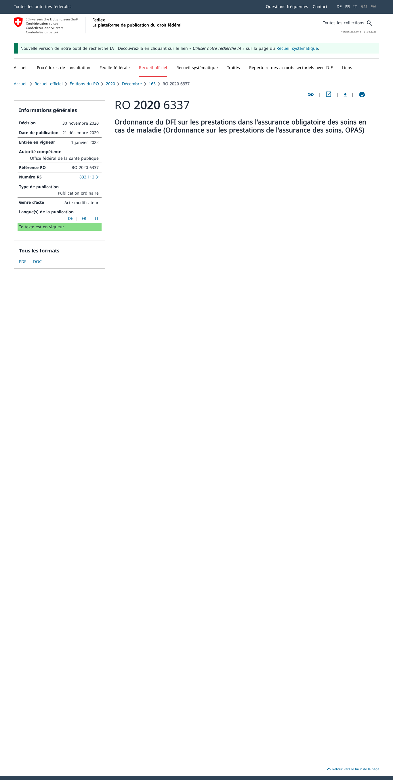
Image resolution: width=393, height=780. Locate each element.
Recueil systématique (297, 48)
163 (152, 83)
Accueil (21, 83)
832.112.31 (89, 177)
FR (347, 6)
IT (355, 6)
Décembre (132, 83)
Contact (320, 6)
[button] (63, 67)
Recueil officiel (49, 83)
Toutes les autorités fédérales (43, 6)
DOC (37, 261)
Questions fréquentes (287, 6)
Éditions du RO (84, 83)
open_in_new (328, 94)
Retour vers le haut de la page (352, 769)
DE (339, 6)
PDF (22, 261)
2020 (110, 83)
